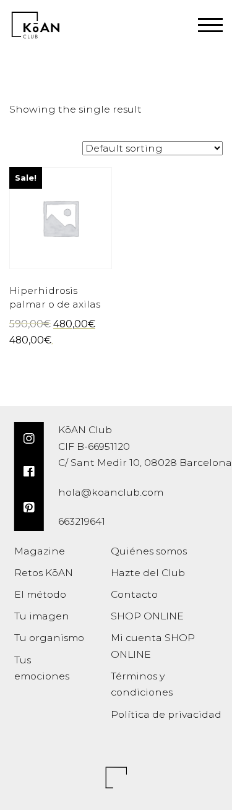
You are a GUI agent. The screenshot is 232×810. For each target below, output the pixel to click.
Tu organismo (49, 638)
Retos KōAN (43, 573)
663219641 (81, 521)
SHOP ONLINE (147, 616)
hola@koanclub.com (110, 492)
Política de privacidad (166, 714)
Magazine (39, 551)
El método (40, 594)
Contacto (134, 594)
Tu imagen (41, 616)
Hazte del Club (148, 573)
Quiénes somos (149, 551)
